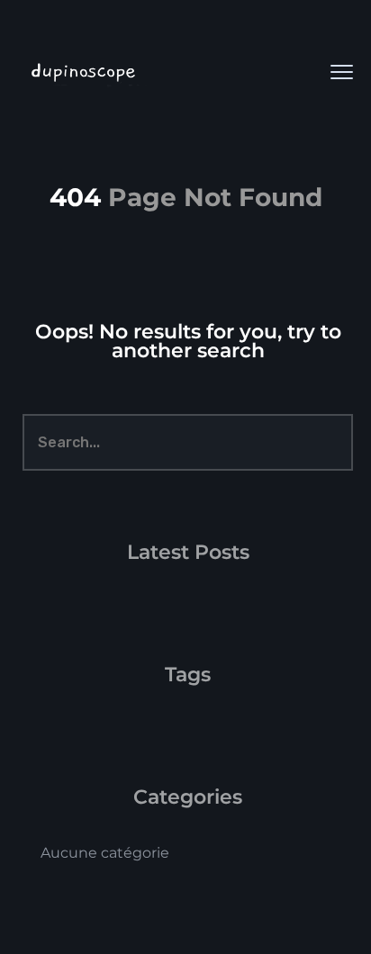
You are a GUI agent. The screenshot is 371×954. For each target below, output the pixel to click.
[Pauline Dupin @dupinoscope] (153, 72)
